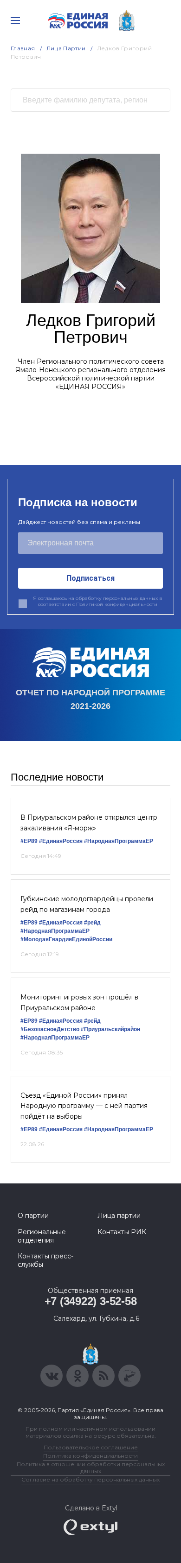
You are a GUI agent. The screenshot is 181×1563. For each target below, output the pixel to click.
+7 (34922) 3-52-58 (91, 1301)
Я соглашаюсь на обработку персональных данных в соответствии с (97, 601)
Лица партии (119, 1215)
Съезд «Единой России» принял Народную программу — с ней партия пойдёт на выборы (84, 1106)
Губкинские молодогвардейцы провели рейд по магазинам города (86, 904)
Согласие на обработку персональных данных (90, 1479)
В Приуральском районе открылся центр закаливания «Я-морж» (88, 822)
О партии (33, 1215)
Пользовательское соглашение (91, 1447)
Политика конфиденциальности (90, 1455)
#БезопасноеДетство (49, 1029)
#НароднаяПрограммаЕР (118, 841)
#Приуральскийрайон (110, 1029)
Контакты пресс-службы (45, 1260)
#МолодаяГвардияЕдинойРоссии (66, 939)
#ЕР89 (29, 841)
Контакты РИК (121, 1232)
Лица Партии (66, 48)
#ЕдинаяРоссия (61, 841)
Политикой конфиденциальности (116, 604)
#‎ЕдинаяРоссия (61, 1021)
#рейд (92, 922)
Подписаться (90, 578)
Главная (23, 48)
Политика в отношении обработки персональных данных (91, 1468)
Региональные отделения (42, 1236)
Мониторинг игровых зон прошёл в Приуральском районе (79, 1002)
